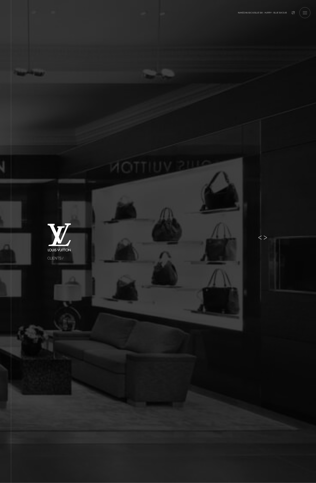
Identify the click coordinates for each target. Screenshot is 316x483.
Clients (54, 258)
